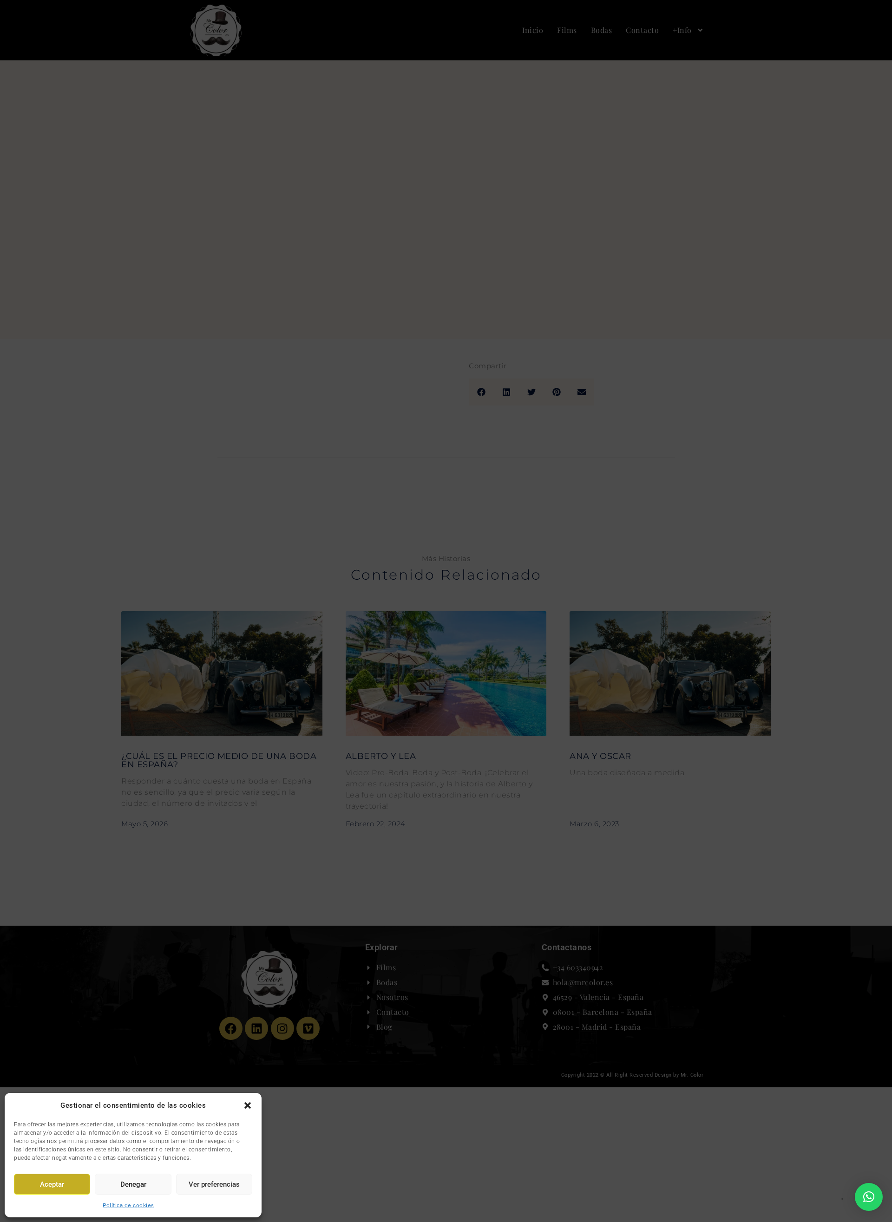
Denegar (133, 1184)
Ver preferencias (214, 1184)
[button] (247, 1105)
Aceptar (52, 1184)
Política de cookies (128, 1205)
